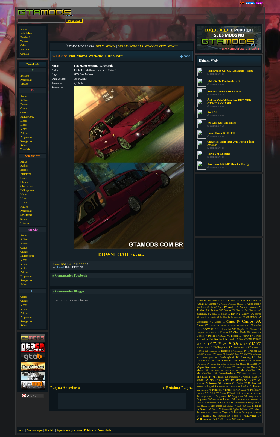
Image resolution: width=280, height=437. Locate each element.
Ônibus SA (254, 383)
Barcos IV (229, 310)
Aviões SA (203, 310)
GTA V (100, 46)
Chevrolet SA (210, 329)
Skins (23, 145)
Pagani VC (224, 386)
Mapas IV (255, 364)
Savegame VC (254, 403)
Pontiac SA (235, 393)
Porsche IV (246, 393)
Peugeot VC (243, 390)
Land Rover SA (241, 360)
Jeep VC (239, 354)
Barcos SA (242, 310)
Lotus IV (225, 364)
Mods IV (256, 376)
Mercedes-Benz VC (230, 373)
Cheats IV (224, 325)
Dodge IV (202, 335)
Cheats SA (234, 325)
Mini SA (256, 373)
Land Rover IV (224, 360)
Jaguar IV (210, 354)
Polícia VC (214, 393)
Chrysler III (243, 329)
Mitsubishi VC (235, 377)
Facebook (25, 37)
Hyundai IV (241, 351)
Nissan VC (229, 383)
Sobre (21, 430)
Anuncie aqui (35, 430)
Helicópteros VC (242, 347)
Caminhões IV (237, 317)
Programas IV (223, 396)
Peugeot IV (218, 389)
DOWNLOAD (121, 254)
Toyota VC (250, 412)
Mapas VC (216, 367)
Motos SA (241, 379)
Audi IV (222, 307)
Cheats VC (245, 325)
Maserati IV (229, 367)
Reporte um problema (69, 430)
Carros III (220, 322)
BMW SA (236, 313)
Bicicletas (25, 173)
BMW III (216, 314)
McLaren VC (232, 370)
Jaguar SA (221, 354)
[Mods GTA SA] (33, 370)
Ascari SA (226, 304)
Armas (23, 96)
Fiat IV (204, 339)
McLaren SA (217, 370)
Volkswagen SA (207, 419)
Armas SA (202, 303)
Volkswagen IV (252, 415)
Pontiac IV (224, 393)
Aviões (24, 100)
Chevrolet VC (228, 329)
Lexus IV (205, 364)
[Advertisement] (122, 32)
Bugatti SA (214, 317)
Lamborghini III (210, 357)
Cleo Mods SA (242, 332)
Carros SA (59, 263)
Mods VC (215, 380)
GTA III (173, 46)
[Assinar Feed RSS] (242, 3)
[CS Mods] (33, 341)
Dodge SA (213, 335)
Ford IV (223, 338)
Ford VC (243, 339)
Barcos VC (255, 310)
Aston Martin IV (238, 304)
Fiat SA (71, 263)
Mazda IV (256, 367)
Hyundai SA (254, 350)
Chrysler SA (255, 329)
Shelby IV (231, 406)
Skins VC (217, 409)
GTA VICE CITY (155, 46)
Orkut (23, 45)
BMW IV (226, 313)
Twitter (24, 41)
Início (23, 29)
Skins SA (205, 409)
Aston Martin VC (209, 307)
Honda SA (202, 350)
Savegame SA (241, 403)
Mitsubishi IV (204, 376)
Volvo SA (240, 419)
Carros (23, 108)
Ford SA (233, 338)
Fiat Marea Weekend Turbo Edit (96, 56)
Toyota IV (227, 412)
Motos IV (228, 379)
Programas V (255, 396)
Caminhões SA (252, 316)
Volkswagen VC (227, 419)
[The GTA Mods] (33, 379)
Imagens (24, 75)
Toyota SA (239, 412)
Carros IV (233, 322)
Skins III (250, 406)
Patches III (235, 386)
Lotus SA (234, 364)
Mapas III (245, 364)
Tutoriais (25, 149)
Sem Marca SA (218, 406)
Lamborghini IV (229, 357)
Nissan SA (215, 383)
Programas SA (239, 396)
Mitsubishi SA (221, 376)
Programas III (208, 396)
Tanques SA (216, 412)
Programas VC (204, 399)
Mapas (23, 120)
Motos (23, 128)
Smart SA (227, 409)
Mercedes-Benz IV (251, 370)
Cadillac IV (225, 317)
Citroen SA (226, 332)
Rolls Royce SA (243, 399)
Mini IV (246, 373)
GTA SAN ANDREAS (130, 46)
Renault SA (229, 399)
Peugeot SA (231, 389)
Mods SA (202, 379)
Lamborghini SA (251, 357)
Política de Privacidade (97, 430)
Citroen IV (214, 332)
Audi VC (244, 307)
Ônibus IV (242, 383)
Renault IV (217, 399)
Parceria (24, 49)
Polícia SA (203, 392)
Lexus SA (215, 364)
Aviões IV (255, 307)
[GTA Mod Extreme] (33, 389)
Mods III (247, 377)
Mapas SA (203, 367)
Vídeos (24, 83)
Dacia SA (256, 332)
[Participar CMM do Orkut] (259, 3)
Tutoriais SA (208, 415)
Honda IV (256, 347)
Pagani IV (201, 386)
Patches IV (246, 386)
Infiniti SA (201, 354)
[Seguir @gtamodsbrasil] (250, 3)
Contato (24, 53)
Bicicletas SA (204, 313)
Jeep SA (230, 354)
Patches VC (206, 390)
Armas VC (214, 304)
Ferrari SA (248, 335)
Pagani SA (212, 386)
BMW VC (248, 313)
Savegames (26, 141)
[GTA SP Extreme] (33, 350)
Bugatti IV (204, 317)
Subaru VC (205, 412)
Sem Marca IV (203, 406)
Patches (24, 132)
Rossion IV (256, 399)
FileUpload (26, 33)
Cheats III (214, 325)
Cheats (24, 112)
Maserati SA (243, 367)
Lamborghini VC (206, 360)
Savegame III (213, 403)
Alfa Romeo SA (231, 300)
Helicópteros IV (205, 347)
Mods (23, 124)
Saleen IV (201, 403)
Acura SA (202, 300)
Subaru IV (248, 409)
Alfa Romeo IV (215, 301)
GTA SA (81, 263)
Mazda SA (203, 370)
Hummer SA (228, 350)
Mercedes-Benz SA (207, 373)
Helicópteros (27, 116)
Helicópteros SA (223, 347)
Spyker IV (238, 409)
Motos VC (255, 380)
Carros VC (203, 325)
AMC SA (245, 300)
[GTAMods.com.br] (46, 15)
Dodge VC (225, 336)
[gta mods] (33, 360)
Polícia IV (255, 389)
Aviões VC (217, 310)
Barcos (24, 104)
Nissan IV (202, 383)
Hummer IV (214, 351)
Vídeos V (236, 416)
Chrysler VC (202, 332)
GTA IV (110, 46)
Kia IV (247, 354)
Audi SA (233, 307)
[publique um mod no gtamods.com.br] (229, 49)
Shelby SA (241, 406)
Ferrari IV (236, 335)
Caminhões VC (205, 322)
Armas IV (256, 300)
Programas (26, 79)
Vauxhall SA (224, 416)
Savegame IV (227, 402)
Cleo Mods (26, 186)
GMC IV (251, 339)
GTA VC (255, 344)
